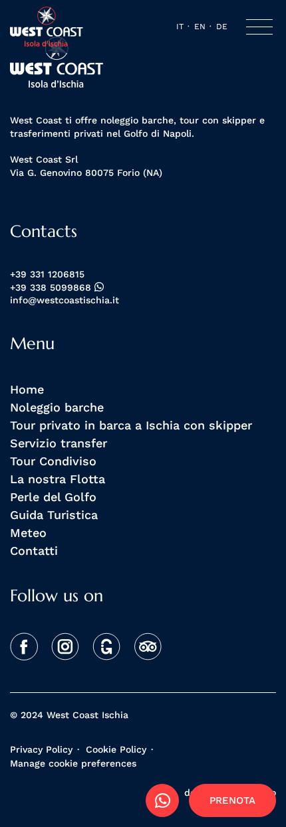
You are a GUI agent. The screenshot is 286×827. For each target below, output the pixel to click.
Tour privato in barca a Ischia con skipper (131, 424)
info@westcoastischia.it (64, 300)
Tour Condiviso (53, 460)
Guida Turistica (54, 514)
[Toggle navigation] (259, 27)
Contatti (34, 550)
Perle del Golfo (53, 496)
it (180, 26)
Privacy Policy (41, 749)
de (221, 26)
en (200, 26)
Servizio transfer (58, 442)
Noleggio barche (57, 406)
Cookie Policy (116, 749)
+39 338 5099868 (52, 287)
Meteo (28, 532)
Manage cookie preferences (73, 763)
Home (27, 389)
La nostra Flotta (57, 478)
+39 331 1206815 (47, 274)
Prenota (232, 800)
